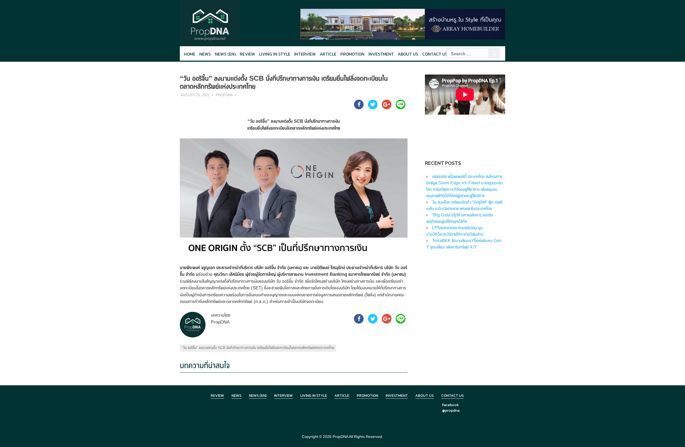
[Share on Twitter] (373, 108)
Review (247, 54)
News (205, 54)
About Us (408, 54)
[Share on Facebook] (359, 108)
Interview (305, 54)
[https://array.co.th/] (402, 23)
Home (189, 54)
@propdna (450, 410)
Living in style (274, 54)
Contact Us (435, 54)
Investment (381, 54)
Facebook (450, 405)
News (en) (225, 54)
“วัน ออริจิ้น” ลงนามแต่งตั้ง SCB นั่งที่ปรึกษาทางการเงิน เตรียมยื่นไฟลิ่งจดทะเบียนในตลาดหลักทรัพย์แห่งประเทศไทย (258, 347)
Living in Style (313, 395)
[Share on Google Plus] (386, 108)
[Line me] (400, 108)
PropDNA (224, 95)
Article (328, 54)
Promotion (352, 54)
